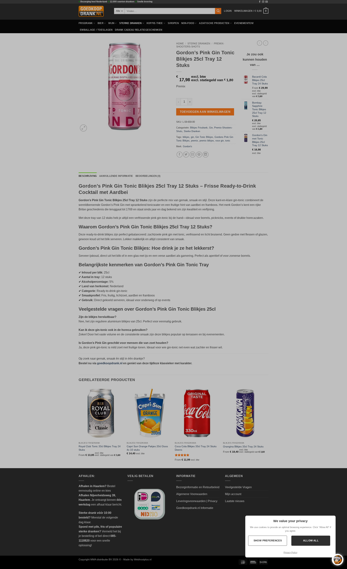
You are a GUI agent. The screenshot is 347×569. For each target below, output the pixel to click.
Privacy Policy (290, 552)
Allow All (311, 540)
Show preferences (267, 540)
